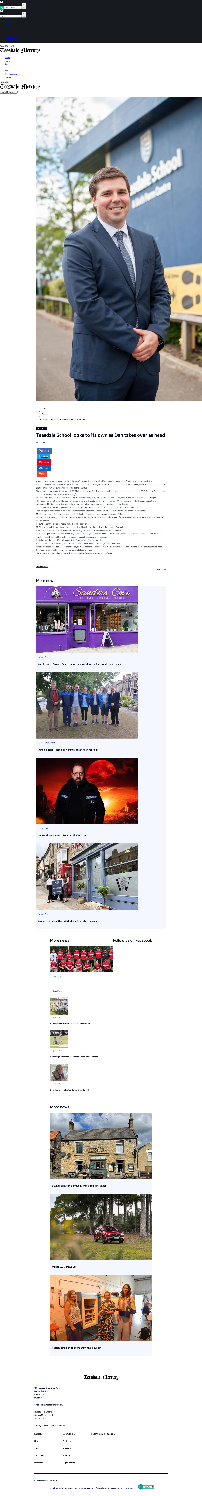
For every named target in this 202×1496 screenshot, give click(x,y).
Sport (7, 64)
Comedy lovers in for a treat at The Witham (62, 835)
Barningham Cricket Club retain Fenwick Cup (70, 1023)
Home (7, 57)
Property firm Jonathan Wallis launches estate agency (67, 921)
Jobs (6, 71)
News (7, 61)
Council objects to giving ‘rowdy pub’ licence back (79, 1185)
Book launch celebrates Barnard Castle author (70, 1090)
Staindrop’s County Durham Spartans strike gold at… (81, 983)
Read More (57, 991)
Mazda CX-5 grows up (64, 1266)
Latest (41, 657)
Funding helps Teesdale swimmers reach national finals (68, 749)
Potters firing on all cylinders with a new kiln (76, 1347)
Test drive (9, 67)
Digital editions (11, 74)
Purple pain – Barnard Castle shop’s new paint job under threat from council (79, 664)
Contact (8, 77)
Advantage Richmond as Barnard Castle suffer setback (74, 1057)
